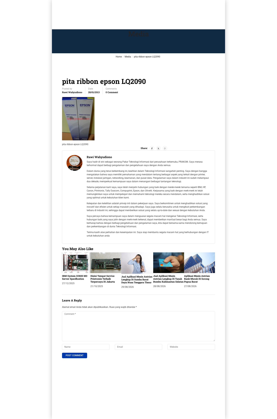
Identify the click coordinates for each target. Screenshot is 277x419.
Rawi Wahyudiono (72, 92)
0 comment (112, 92)
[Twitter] (158, 148)
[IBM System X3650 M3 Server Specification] (76, 262)
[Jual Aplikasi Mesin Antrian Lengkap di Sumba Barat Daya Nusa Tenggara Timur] (137, 262)
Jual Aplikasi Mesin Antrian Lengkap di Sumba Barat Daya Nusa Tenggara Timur (136, 279)
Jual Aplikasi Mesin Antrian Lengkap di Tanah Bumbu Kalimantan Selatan (168, 278)
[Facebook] (152, 148)
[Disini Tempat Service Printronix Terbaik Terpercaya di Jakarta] (105, 262)
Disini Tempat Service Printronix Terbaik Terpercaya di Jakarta (102, 278)
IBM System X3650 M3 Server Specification (74, 277)
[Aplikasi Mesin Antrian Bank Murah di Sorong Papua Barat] (199, 262)
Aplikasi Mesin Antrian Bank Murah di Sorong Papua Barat (197, 278)
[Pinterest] (165, 148)
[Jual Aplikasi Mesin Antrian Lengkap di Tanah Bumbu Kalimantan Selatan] (168, 262)
